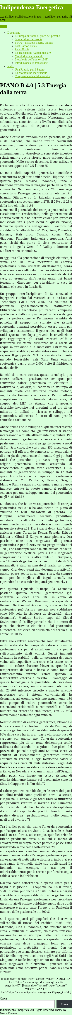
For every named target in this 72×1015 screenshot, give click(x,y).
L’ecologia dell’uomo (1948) (31, 59)
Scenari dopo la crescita (28, 39)
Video (10, 66)
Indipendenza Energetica (31, 7)
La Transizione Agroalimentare (33, 52)
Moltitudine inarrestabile (29, 56)
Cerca (3, 998)
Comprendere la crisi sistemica (32, 76)
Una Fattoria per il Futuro (29, 69)
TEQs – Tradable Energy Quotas (34, 42)
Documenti (13, 32)
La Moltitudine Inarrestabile (31, 72)
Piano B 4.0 (22, 49)
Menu (3, 26)
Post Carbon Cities (26, 46)
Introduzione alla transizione (31, 62)
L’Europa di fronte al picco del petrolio (37, 36)
